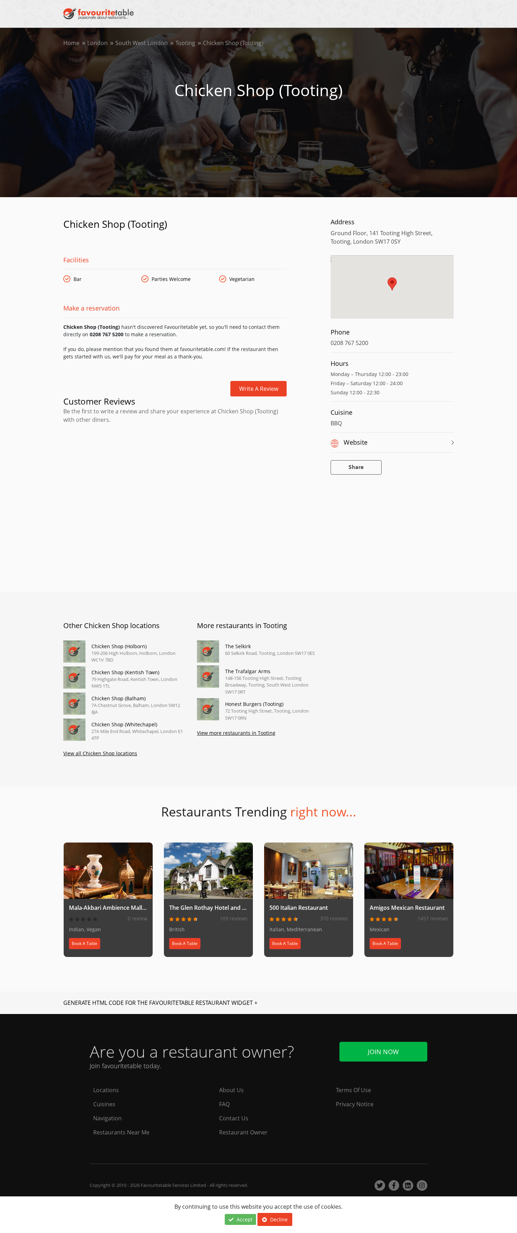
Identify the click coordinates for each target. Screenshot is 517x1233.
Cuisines (104, 1104)
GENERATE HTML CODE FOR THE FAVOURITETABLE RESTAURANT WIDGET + (160, 1003)
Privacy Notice (355, 1104)
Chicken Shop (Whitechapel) (124, 724)
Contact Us (233, 1118)
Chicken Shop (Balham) (118, 698)
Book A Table (84, 943)
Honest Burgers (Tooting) (254, 704)
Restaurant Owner (243, 1132)
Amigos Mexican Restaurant (407, 908)
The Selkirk (238, 646)
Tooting (185, 43)
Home (71, 43)
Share (356, 467)
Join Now (383, 1051)
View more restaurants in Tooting (236, 733)
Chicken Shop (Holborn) (119, 646)
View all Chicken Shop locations (100, 753)
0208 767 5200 (349, 343)
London (97, 43)
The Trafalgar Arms (247, 671)
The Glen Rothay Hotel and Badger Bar (220, 908)
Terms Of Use (353, 1090)
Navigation (107, 1118)
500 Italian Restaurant (298, 908)
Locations (106, 1090)
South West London (141, 43)
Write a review (258, 389)
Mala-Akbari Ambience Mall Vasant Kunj (122, 908)
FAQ (224, 1104)
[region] (392, 290)
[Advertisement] (175, 453)
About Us (231, 1090)
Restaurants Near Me (121, 1132)
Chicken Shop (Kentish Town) (125, 672)
